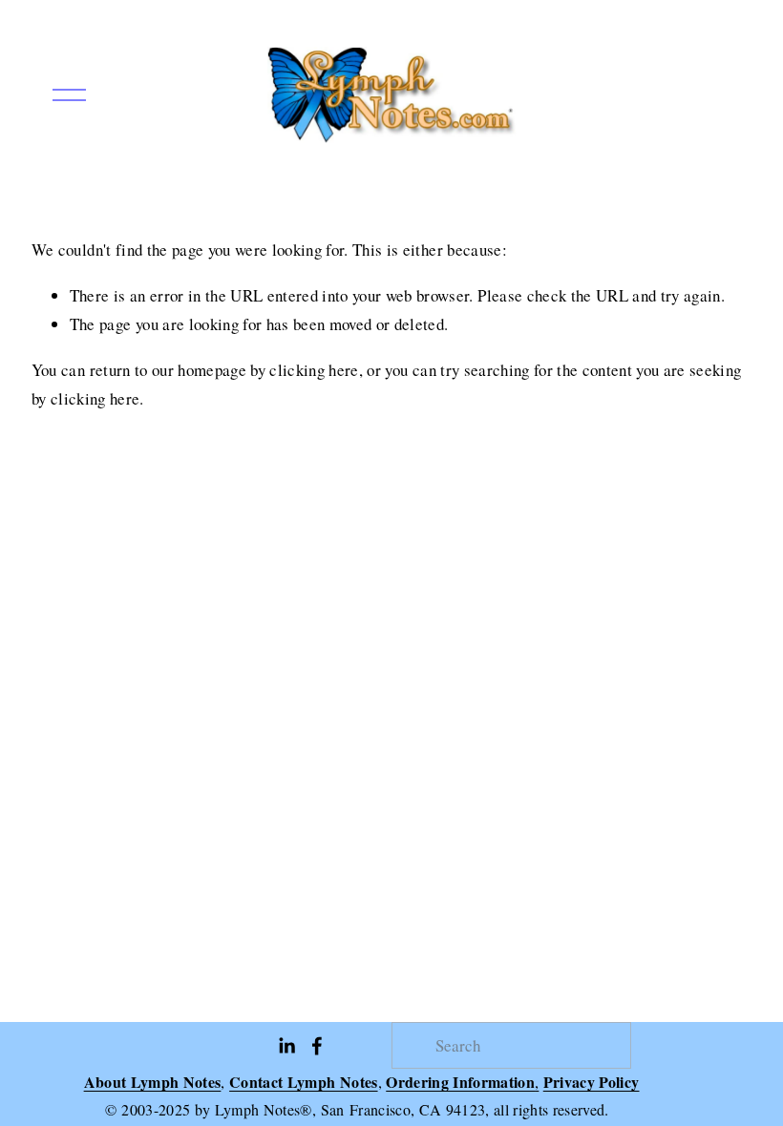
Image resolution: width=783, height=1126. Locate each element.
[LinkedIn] (286, 1045)
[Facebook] (317, 1045)
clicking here (313, 370)
